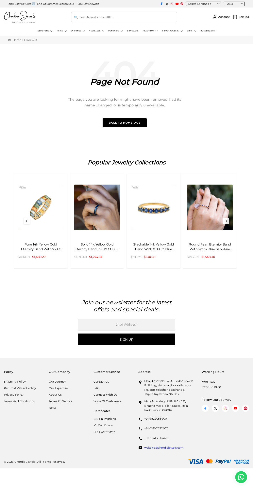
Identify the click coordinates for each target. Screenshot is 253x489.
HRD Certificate (104, 432)
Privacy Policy (14, 394)
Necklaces (94, 31)
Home (17, 40)
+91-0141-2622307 (156, 428)
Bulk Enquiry (207, 31)
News (52, 407)
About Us (55, 394)
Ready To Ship (150, 31)
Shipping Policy (15, 381)
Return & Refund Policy (20, 388)
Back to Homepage (125, 122)
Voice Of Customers (107, 401)
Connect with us (105, 394)
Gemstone (43, 31)
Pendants (113, 31)
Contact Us (101, 381)
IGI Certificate (102, 425)
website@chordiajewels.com (164, 447)
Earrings (76, 31)
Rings (60, 31)
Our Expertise (58, 388)
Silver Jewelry (170, 31)
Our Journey (57, 381)
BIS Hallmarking (104, 419)
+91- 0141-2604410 (156, 438)
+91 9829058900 (155, 418)
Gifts (190, 31)
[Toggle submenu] (51, 31)
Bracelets (133, 31)
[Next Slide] (226, 221)
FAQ (96, 388)
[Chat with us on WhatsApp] (241, 477)
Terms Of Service (60, 401)
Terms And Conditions (19, 401)
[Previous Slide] (27, 221)
